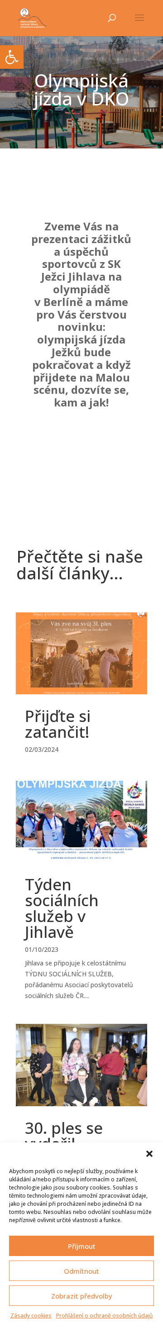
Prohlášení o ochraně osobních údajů (104, 1315)
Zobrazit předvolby (81, 1295)
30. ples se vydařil (64, 1135)
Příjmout (82, 1246)
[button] (149, 1153)
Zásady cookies (31, 1315)
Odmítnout (81, 1270)
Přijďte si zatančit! (58, 723)
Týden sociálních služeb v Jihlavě (62, 908)
